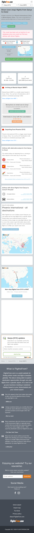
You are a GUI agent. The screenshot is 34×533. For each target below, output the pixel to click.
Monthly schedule (6, 23)
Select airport (17, 505)
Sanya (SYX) (11, 361)
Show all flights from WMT (9, 98)
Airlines (25, 23)
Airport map (17, 508)
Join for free (17, 354)
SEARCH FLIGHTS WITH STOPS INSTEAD (18, 59)
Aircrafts (4, 26)
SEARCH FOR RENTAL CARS (17, 111)
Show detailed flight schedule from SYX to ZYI (17, 179)
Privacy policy (17, 513)
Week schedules (17, 23)
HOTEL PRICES (17, 121)
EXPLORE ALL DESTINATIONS (10, 229)
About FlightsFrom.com (17, 516)
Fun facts (17, 511)
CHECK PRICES (17, 296)
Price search (11, 26)
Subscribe (27, 476)
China (3, 361)
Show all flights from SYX (9, 140)
